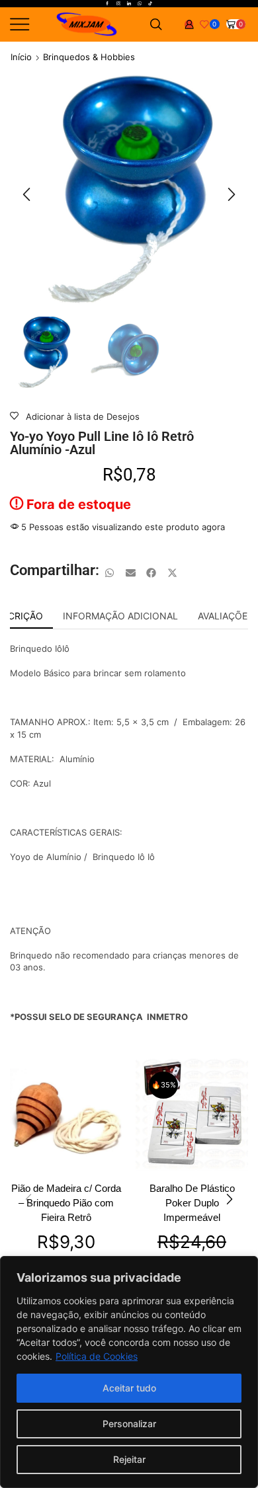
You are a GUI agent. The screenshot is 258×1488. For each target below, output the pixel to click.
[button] (26, 194)
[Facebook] (107, 4)
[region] (129, 1372)
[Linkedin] (129, 4)
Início (21, 57)
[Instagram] (118, 4)
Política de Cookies (97, 1356)
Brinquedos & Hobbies (89, 57)
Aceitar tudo (129, 1387)
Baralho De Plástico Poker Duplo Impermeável (192, 1203)
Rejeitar (129, 1459)
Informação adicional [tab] (120, 615)
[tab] (120, 616)
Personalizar (129, 1423)
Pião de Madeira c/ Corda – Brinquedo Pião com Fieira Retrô (66, 1203)
